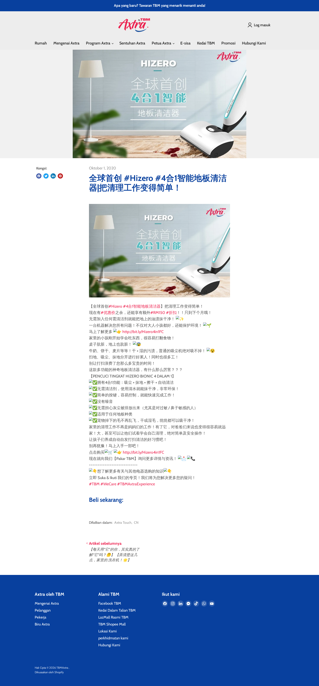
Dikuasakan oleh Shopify (49, 672)
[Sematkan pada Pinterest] (60, 176)
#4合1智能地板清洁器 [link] (142, 306)
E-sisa (185, 43)
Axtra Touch (123, 522)
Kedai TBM (206, 43)
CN (136, 522)
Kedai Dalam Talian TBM (117, 610)
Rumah (41, 43)
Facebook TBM (109, 603)
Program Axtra (98, 43)
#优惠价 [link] (108, 312)
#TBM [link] (94, 484)
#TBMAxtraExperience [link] (136, 484)
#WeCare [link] (108, 484)
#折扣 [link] (171, 312)
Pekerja (40, 617)
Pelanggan (43, 610)
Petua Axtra (162, 43)
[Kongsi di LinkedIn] (53, 176)
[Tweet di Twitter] (46, 176)
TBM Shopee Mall (112, 624)
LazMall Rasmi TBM (113, 617)
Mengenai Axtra (66, 43)
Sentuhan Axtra (132, 43)
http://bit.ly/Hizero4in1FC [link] (143, 331)
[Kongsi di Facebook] (38, 176)
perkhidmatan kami (113, 638)
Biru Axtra (42, 624)
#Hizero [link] (115, 306)
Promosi (228, 43)
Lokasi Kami (107, 631)
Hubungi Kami (254, 43)
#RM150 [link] (157, 312)
